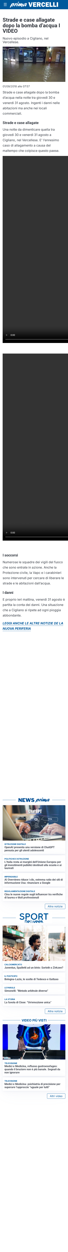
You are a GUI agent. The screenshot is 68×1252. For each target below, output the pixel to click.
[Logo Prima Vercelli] (34, 4)
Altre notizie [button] (55, 906)
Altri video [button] (56, 1096)
